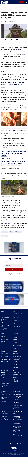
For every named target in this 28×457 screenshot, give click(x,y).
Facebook (3, 375)
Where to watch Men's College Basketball (17, 427)
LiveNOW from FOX (17, 359)
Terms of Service (15, 277)
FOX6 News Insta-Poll (5, 323)
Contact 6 (3, 335)
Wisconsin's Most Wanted (4, 315)
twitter (10, 444)
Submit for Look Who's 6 (18, 335)
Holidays (19, 19)
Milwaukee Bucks (4, 361)
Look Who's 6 (16, 337)
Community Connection (15, 381)
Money (3, 333)
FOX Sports (15, 362)
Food (14, 344)
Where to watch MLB (17, 419)
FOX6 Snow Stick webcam (16, 327)
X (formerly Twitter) (5, 383)
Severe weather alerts (17, 313)
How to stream (16, 353)
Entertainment (4, 319)
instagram (13, 444)
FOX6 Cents (3, 336)
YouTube (3, 374)
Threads (2, 380)
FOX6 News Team (17, 397)
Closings (14, 323)
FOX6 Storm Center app (17, 315)
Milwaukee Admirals (5, 358)
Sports (3, 351)
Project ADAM (16, 379)
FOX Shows (15, 367)
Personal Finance (4, 339)
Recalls (2, 338)
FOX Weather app (16, 320)
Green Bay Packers (5, 355)
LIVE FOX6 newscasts (17, 355)
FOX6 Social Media (4, 371)
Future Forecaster (17, 325)
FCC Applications (16, 404)
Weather (18, 232)
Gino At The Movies (17, 345)
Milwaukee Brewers (5, 353)
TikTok (2, 379)
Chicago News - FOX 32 (5, 395)
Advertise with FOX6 (5, 416)
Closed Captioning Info (18, 405)
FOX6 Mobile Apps (17, 396)
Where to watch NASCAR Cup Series (17, 421)
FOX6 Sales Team (5, 415)
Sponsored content (5, 419)
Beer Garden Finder (17, 374)
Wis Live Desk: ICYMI (17, 356)
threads (15, 444)
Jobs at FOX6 (15, 399)
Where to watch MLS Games (17, 436)
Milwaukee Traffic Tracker (16, 347)
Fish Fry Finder (16, 375)
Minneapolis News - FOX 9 (5, 398)
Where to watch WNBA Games (18, 433)
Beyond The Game (5, 356)
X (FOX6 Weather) (5, 387)
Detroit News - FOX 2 (5, 400)
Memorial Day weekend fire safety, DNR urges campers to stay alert (13, 40)
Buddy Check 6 (16, 377)
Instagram (3, 377)
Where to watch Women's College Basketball (16, 430)
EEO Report (15, 401)
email (20, 444)
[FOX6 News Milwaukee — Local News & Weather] (5, 2)
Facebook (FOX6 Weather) (4, 386)
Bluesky (2, 382)
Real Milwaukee (16, 339)
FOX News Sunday (17, 365)
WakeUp (15, 333)
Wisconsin (18, 50)
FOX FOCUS (3, 418)
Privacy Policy (15, 276)
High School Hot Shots (6, 359)
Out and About (16, 340)
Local (2, 313)
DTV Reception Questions (16, 408)
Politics (2, 322)
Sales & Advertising (4, 412)
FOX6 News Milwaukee (13, 19)
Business (3, 341)
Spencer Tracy (5, 19)
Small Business (4, 342)
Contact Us (16, 391)
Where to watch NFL (17, 415)
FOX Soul (15, 364)
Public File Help (16, 402)
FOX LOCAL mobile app (5, 326)
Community (16, 371)
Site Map (3, 329)
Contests (15, 393)
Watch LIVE (16, 351)
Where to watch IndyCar (16, 424)
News (11, 232)
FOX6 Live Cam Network (16, 318)
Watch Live (22, 2)
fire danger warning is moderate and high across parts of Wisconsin (13, 161)
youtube (18, 444)
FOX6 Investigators (5, 317)
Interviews (15, 342)
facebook (8, 444)
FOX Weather (16, 322)
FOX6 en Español (4, 328)
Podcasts (3, 320)
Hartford (4, 236)
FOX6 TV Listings (16, 358)
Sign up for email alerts (18, 394)
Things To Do (16, 372)
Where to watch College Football (16, 417)
